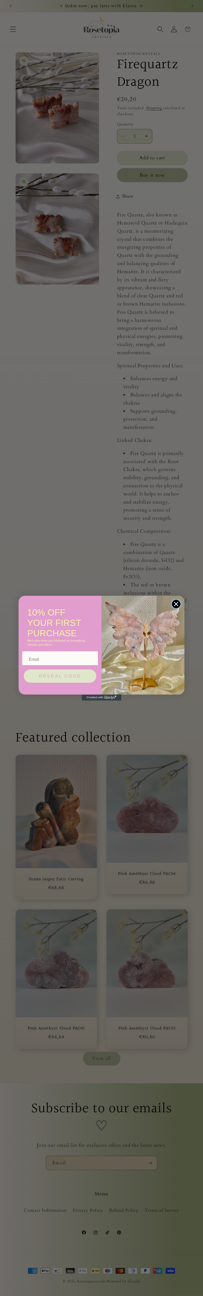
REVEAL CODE (60, 676)
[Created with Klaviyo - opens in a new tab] (101, 697)
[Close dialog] (176, 604)
